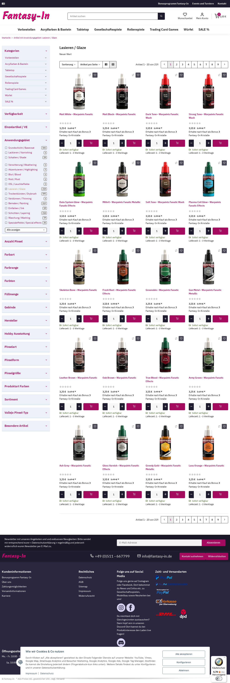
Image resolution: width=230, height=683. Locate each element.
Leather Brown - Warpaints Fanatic (78, 377)
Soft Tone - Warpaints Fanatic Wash (165, 202)
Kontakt (222, 3)
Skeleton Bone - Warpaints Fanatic (78, 289)
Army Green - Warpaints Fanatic (206, 377)
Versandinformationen (14, 591)
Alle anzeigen (13, 229)
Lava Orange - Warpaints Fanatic (206, 465)
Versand (60, 678)
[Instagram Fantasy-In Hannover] (121, 607)
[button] (202, 16)
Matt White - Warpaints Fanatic (76, 114)
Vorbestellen (12, 57)
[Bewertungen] (65, 123)
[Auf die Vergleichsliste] (89, 75)
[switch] (219, 679)
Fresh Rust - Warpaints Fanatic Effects (119, 291)
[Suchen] (161, 16)
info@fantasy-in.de (157, 556)
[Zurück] (164, 64)
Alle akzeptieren (183, 654)
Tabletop (9, 70)
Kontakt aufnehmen (192, 556)
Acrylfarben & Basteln (16, 63)
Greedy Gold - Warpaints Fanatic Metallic (163, 467)
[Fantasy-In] (26, 16)
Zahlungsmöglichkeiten (14, 586)
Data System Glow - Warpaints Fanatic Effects (76, 204)
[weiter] (224, 64)
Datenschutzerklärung (43, 542)
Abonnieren (213, 542)
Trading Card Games (15, 89)
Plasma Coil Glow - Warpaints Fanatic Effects (205, 204)
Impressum (85, 591)
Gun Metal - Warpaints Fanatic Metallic (205, 291)
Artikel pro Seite (89, 64)
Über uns (6, 581)
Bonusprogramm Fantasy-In (173, 3)
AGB (81, 581)
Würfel (8, 95)
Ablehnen (184, 670)
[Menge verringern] (61, 143)
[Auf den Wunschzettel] (94, 75)
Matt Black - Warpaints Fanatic (119, 114)
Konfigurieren (184, 662)
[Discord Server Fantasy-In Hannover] (121, 642)
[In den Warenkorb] (91, 143)
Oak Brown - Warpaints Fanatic (119, 377)
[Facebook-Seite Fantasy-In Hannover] (130, 607)
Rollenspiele (12, 82)
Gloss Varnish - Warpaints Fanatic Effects (121, 467)
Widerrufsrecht (87, 595)
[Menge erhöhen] (79, 143)
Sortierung (67, 64)
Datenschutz (85, 577)
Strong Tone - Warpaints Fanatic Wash (206, 116)
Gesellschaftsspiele (15, 76)
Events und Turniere (203, 3)
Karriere (6, 595)
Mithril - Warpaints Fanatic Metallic (121, 202)
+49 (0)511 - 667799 (112, 556)
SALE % (9, 101)
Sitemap (83, 586)
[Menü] (225, 658)
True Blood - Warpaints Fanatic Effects (162, 379)
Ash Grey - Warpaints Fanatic (75, 465)
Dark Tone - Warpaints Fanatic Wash (162, 116)
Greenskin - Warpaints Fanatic (162, 289)
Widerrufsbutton (217, 556)
